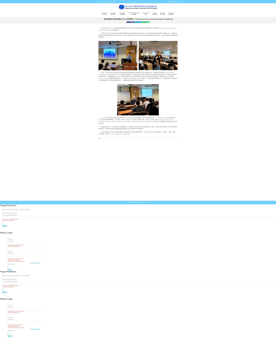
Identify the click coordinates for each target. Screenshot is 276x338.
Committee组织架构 (122, 13)
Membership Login (173, 1)
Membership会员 (145, 13)
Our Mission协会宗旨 (113, 13)
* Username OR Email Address (9, 215)
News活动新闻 (154, 13)
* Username (10, 241)
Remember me (11, 264)
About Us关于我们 (104, 13)
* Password (10, 253)
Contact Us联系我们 (171, 13)
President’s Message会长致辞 (133, 13)
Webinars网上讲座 (162, 13)
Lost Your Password (35, 263)
